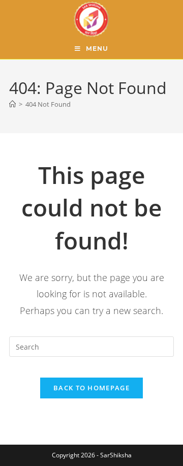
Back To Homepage (91, 387)
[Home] (12, 104)
